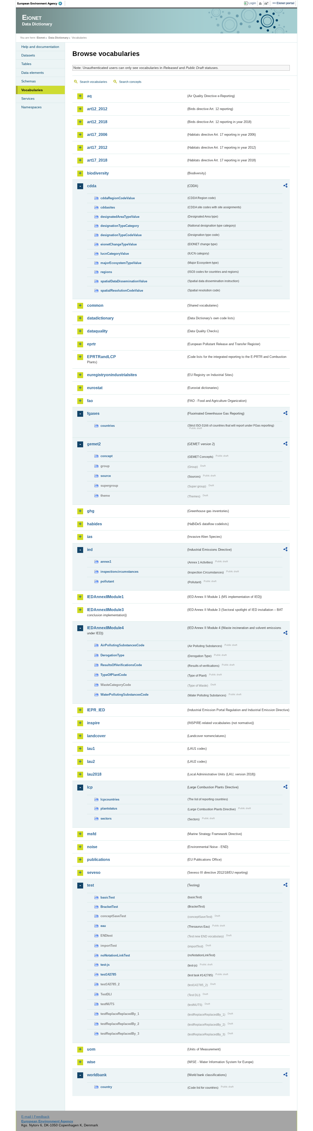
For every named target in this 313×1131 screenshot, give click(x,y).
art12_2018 (97, 122)
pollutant (107, 581)
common (95, 305)
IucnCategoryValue (115, 253)
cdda (91, 186)
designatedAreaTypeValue (120, 217)
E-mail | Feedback (35, 1117)
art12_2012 (97, 109)
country (106, 1087)
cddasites (108, 207)
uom (91, 1049)
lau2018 (94, 774)
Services (27, 98)
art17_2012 (97, 147)
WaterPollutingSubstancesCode (124, 694)
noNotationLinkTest (115, 955)
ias (89, 537)
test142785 (108, 974)
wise (91, 1062)
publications (98, 859)
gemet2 (94, 444)
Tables (26, 64)
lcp (90, 787)
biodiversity (98, 173)
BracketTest (109, 907)
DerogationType (112, 655)
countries (108, 426)
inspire (93, 723)
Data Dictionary (58, 37)
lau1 (91, 749)
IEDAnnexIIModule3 (105, 610)
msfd (91, 834)
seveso (94, 872)
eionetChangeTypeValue (119, 244)
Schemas (28, 81)
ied (90, 550)
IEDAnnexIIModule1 (105, 597)
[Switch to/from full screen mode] (267, 3)
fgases (93, 413)
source (106, 476)
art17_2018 (97, 160)
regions (106, 272)
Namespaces (31, 107)
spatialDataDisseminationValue (124, 281)
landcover (96, 736)
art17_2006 (97, 134)
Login (252, 3)
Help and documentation (40, 47)
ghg (90, 511)
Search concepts (130, 81)
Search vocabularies (93, 81)
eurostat (94, 388)
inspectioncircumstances (119, 571)
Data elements (32, 73)
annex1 (106, 561)
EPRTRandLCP (101, 357)
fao (90, 401)
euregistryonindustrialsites (112, 375)
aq (89, 96)
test (90, 885)
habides (94, 524)
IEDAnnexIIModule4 (105, 628)
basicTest (108, 897)
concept (106, 456)
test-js (105, 964)
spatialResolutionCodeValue (122, 290)
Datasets (28, 55)
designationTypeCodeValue (121, 235)
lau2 (91, 761)
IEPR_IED (96, 710)
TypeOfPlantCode (114, 675)
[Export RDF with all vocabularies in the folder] (285, 186)
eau (103, 926)
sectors (106, 818)
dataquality (97, 331)
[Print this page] (261, 3)
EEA (41, 3)
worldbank (97, 1075)
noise (92, 847)
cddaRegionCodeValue (118, 198)
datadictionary (100, 318)
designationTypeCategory (120, 226)
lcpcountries (110, 799)
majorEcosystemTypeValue (121, 263)
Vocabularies (32, 90)
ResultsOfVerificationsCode (121, 665)
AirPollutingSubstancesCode (122, 645)
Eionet (41, 37)
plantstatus (109, 808)
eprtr (91, 344)
